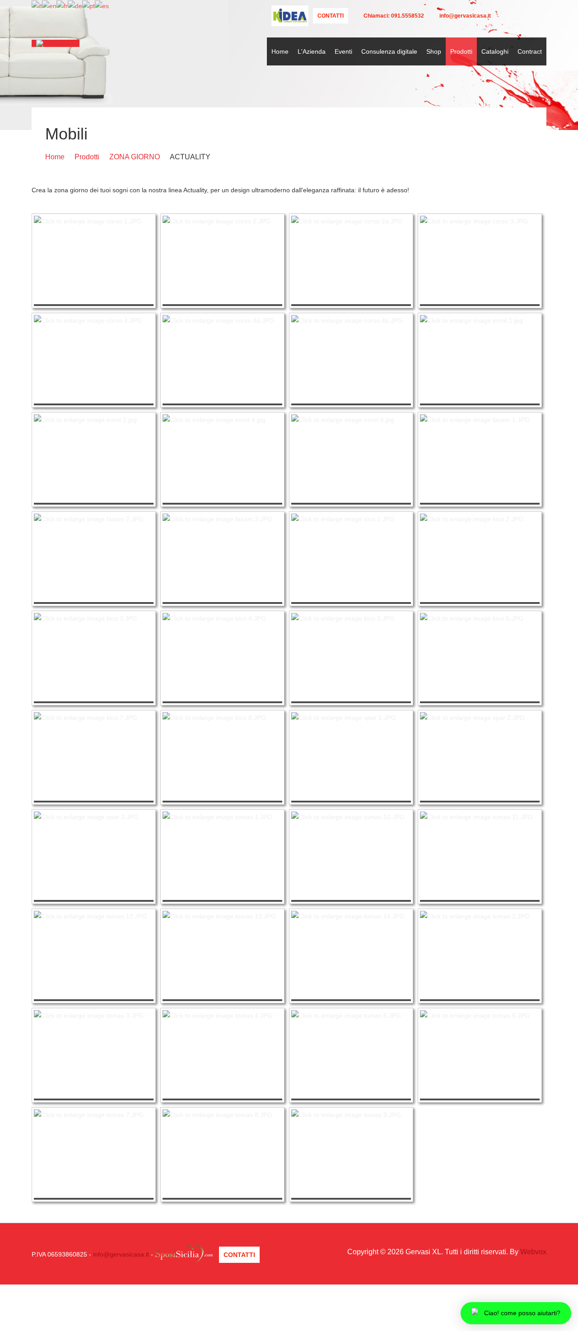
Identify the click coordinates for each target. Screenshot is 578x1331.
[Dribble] (540, 16)
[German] (75, 5)
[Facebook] (515, 16)
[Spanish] (102, 5)
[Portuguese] (88, 5)
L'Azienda (312, 51)
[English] (49, 5)
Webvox (533, 1252)
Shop (433, 51)
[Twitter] (501, 16)
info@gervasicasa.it (121, 1254)
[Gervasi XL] (55, 43)
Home (280, 51)
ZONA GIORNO (134, 157)
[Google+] (528, 16)
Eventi (343, 51)
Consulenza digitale (389, 51)
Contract (529, 51)
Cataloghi (494, 51)
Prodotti (461, 51)
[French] (62, 5)
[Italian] (37, 5)
